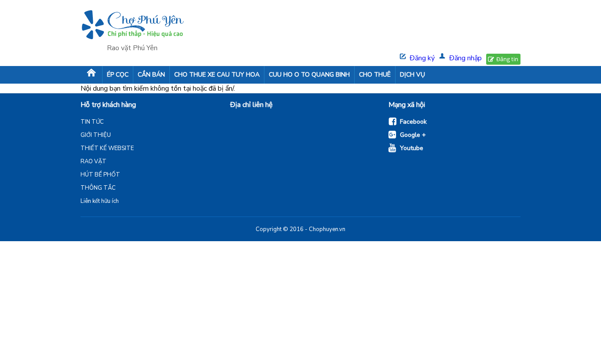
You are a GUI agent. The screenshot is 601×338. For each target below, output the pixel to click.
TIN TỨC (92, 122)
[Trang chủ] (91, 74)
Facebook (413, 122)
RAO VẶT (93, 161)
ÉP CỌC (117, 74)
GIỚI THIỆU (96, 135)
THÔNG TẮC (98, 188)
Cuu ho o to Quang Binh (309, 74)
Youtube (411, 148)
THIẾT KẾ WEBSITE (107, 148)
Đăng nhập (465, 58)
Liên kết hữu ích (100, 201)
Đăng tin (507, 59)
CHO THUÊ (375, 74)
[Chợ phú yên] (132, 26)
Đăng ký (422, 58)
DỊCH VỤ (412, 74)
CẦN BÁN (151, 74)
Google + (413, 135)
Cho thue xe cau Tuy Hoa (217, 74)
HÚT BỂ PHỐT (100, 175)
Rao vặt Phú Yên (132, 48)
